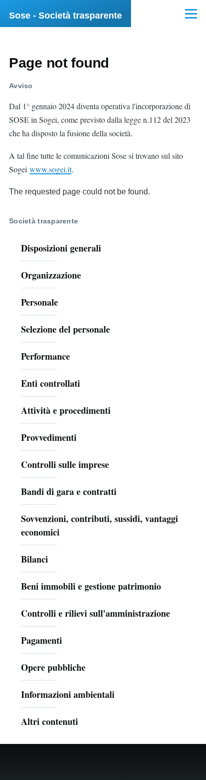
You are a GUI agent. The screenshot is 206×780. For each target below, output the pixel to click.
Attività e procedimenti (65, 410)
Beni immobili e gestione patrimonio (91, 586)
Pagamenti (41, 640)
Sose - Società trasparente (65, 16)
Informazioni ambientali (67, 694)
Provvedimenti (48, 437)
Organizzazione (51, 275)
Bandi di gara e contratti (68, 491)
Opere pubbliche (53, 667)
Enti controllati (50, 383)
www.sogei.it (51, 169)
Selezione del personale (65, 329)
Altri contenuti (49, 721)
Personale (39, 302)
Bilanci (34, 559)
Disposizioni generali (61, 247)
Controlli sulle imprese (65, 464)
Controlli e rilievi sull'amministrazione (95, 613)
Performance (45, 356)
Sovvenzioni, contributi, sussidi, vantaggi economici (99, 525)
